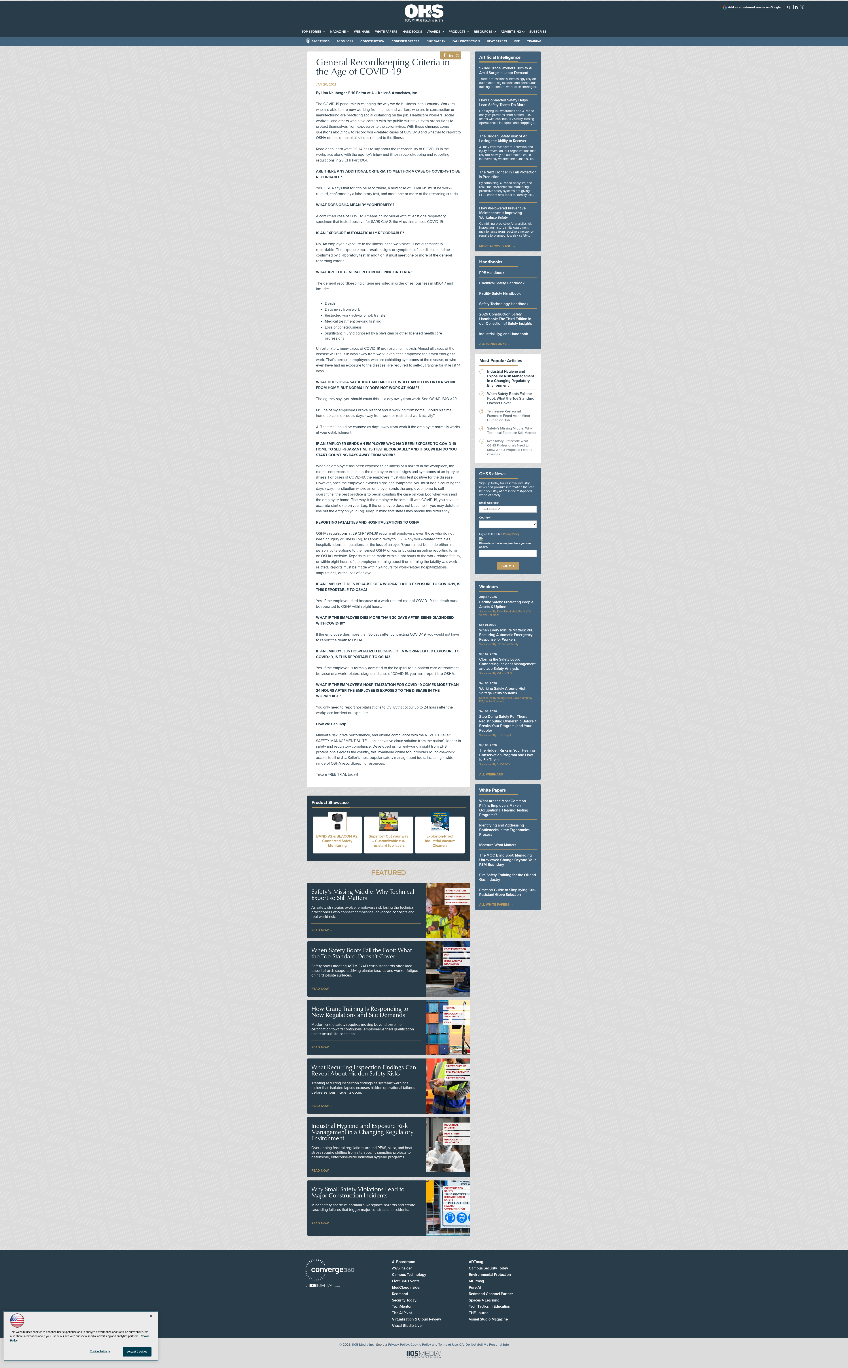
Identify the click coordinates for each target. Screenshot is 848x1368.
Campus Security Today (488, 1268)
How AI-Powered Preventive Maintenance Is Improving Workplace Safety (502, 213)
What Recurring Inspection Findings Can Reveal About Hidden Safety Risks (363, 1070)
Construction (372, 41)
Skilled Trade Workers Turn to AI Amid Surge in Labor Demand (505, 70)
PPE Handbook (491, 272)
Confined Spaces (406, 41)
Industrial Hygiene (451, 1126)
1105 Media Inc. (363, 1345)
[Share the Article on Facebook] (443, 55)
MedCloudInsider (406, 1287)
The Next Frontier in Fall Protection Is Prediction (508, 174)
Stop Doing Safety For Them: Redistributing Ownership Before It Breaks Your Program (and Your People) (507, 723)
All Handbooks (493, 344)
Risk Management (457, 902)
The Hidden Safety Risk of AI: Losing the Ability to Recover (503, 138)
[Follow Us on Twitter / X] (802, 7)
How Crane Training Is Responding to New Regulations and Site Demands (359, 1011)
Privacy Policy (511, 534)
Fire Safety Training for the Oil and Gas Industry (507, 877)
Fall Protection (466, 41)
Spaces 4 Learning (484, 1300)
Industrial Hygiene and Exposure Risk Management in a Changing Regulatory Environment (362, 1132)
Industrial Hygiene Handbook (503, 334)
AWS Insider (402, 1268)
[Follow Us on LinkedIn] (795, 7)
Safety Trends (455, 896)
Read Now (320, 930)
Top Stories (312, 32)
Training (534, 41)
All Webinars (491, 774)
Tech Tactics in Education (489, 1306)
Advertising (511, 32)
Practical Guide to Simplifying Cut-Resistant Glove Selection (507, 892)
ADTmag (476, 1262)
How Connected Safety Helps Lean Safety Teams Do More (503, 102)
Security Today (404, 1300)
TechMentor (402, 1306)
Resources (483, 32)
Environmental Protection (490, 1274)
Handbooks (412, 32)
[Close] (151, 1316)
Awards (433, 32)
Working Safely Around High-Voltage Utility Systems (503, 690)
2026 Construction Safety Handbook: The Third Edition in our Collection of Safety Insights (505, 319)
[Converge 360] (329, 1270)
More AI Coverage (495, 246)
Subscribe (537, 32)
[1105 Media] (323, 1286)
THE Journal (479, 1313)
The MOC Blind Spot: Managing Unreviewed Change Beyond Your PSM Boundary (507, 860)
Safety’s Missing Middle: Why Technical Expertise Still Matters (362, 894)
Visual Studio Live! (407, 1325)
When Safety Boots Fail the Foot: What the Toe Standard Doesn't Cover (361, 953)
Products (457, 32)
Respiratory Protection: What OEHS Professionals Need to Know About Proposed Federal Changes (509, 447)
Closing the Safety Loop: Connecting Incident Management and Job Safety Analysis (507, 664)
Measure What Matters (497, 845)
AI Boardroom (403, 1262)
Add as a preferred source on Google (754, 7)
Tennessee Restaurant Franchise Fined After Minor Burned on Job (508, 415)
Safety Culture (456, 890)
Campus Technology (409, 1274)
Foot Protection (455, 949)
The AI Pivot (402, 1313)
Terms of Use (448, 1345)
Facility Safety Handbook (500, 293)
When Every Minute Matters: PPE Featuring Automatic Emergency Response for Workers (506, 635)
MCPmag (476, 1281)
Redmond (400, 1294)
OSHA (447, 1022)
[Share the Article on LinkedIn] (450, 55)
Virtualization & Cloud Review (416, 1319)
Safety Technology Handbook (503, 304)
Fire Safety (436, 41)
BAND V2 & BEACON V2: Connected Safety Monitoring (337, 841)
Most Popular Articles (500, 360)
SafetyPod (321, 41)
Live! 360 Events (405, 1281)
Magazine (338, 32)
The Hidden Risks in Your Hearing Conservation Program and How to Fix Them (507, 755)
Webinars (362, 32)
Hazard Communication (454, 1207)
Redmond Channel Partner (491, 1294)
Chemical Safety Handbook (501, 283)
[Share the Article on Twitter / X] (457, 55)
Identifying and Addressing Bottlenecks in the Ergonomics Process (504, 830)
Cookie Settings (100, 1351)
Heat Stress (497, 41)
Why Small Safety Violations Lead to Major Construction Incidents (358, 1192)
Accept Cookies (137, 1351)
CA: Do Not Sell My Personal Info (484, 1345)
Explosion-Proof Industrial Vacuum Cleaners (440, 841)
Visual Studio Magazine (488, 1319)
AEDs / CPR (345, 41)
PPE (517, 41)
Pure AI (475, 1287)
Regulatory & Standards (453, 962)
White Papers (386, 32)
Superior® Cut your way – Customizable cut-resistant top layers (388, 841)
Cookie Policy (421, 1345)
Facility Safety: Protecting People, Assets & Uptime (506, 604)
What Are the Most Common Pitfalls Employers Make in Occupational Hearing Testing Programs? (503, 808)
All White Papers (494, 904)
